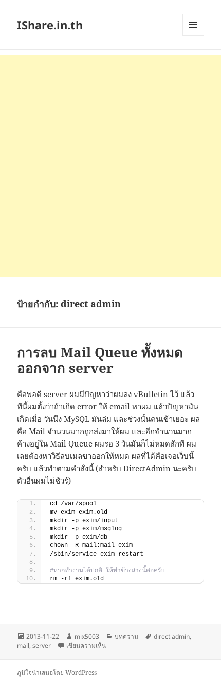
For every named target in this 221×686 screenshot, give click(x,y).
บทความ (126, 636)
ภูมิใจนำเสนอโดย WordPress (57, 672)
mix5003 (87, 636)
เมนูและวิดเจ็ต (193, 25)
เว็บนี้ (185, 456)
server (41, 645)
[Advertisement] (110, 166)
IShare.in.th (50, 24)
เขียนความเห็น (86, 645)
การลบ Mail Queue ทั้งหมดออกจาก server (100, 360)
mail (23, 645)
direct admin (172, 636)
